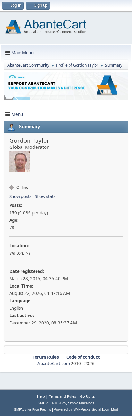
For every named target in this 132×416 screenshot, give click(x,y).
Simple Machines (81, 403)
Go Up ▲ (87, 396)
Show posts (20, 196)
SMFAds (20, 409)
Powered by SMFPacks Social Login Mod (86, 409)
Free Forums (41, 409)
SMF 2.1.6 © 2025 (52, 403)
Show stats (45, 196)
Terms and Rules (62, 396)
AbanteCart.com (53, 363)
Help (41, 396)
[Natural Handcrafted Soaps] (11, 176)
